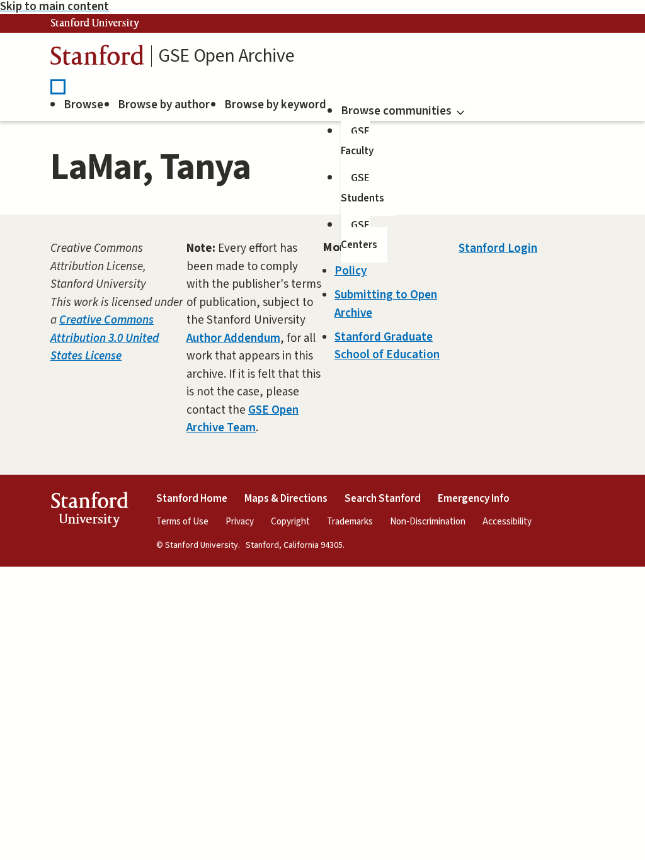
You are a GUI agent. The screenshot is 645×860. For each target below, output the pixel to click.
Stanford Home (191, 498)
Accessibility (507, 521)
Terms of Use (182, 521)
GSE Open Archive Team (242, 419)
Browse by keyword (275, 104)
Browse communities (396, 111)
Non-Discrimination (427, 521)
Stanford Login (498, 248)
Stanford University (95, 23)
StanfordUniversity (89, 511)
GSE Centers (359, 235)
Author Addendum (233, 338)
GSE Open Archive (226, 56)
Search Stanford (383, 498)
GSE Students (362, 188)
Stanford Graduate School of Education (387, 346)
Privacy (239, 521)
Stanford (97, 58)
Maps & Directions (286, 498)
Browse (83, 104)
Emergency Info (474, 498)
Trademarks (350, 521)
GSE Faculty (357, 141)
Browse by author (164, 104)
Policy (350, 271)
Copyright (290, 521)
